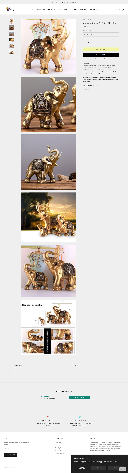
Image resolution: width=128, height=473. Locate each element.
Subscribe (11, 454)
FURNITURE (41, 9)
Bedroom (51, 9)
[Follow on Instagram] (9, 462)
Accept (99, 468)
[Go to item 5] (11, 46)
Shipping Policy (59, 448)
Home (32, 9)
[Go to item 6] (11, 52)
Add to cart (101, 49)
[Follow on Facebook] (5, 462)
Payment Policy (59, 454)
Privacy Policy (59, 442)
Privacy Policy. (99, 463)
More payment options (101, 59)
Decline (116, 468)
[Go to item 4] (11, 40)
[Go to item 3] (11, 33)
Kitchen (74, 9)
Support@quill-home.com (103, 450)
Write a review (79, 397)
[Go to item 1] (11, 21)
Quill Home (87, 19)
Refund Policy (59, 445)
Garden (83, 9)
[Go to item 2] (11, 27)
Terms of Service (59, 451)
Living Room (63, 9)
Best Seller (94, 9)
